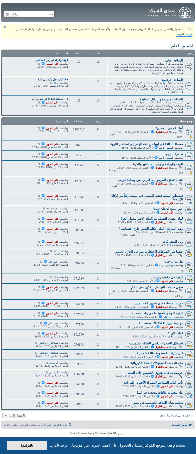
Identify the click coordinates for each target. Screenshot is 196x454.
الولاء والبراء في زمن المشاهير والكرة (158, 164)
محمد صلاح (52, 208)
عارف (170, 336)
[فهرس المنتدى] (185, 11)
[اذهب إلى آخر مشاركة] (39, 128)
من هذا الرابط (184, 34)
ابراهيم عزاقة (166, 265)
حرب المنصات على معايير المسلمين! (158, 303)
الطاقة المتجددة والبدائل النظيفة (161, 99)
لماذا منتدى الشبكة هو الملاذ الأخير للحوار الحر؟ (151, 218)
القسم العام (183, 45)
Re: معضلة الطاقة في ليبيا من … (50, 98)
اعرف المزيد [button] (60, 445)
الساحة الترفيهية (172, 80)
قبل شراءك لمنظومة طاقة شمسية (160, 353)
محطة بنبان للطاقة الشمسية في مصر (158, 402)
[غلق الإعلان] (4, 27)
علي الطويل (52, 63)
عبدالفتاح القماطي (49, 343)
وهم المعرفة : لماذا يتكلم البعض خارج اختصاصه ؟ (150, 228)
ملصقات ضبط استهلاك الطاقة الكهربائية (157, 363)
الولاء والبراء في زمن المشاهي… (50, 60)
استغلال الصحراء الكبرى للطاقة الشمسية (156, 343)
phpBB (113, 433)
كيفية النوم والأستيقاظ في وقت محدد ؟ (157, 313)
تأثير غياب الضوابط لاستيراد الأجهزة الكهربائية (153, 382)
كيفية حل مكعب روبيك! (168, 277)
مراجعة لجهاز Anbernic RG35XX (160, 323)
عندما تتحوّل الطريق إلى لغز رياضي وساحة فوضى (150, 180)
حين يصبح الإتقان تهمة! (168, 209)
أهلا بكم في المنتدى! (169, 128)
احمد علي (53, 261)
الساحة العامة (174, 60)
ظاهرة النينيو (174, 154)
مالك (56, 82)
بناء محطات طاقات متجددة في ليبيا (160, 392)
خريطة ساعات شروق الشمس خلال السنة (155, 373)
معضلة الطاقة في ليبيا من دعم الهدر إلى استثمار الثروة (146, 144)
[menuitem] (62, 425)
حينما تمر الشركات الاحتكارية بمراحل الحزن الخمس (148, 251)
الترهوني (54, 362)
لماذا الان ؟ (175, 333)
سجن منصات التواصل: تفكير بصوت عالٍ (157, 287)
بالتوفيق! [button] (27, 445)
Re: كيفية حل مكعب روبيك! (53, 79)
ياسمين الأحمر (166, 147)
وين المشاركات (173, 241)
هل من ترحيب (173, 261)
